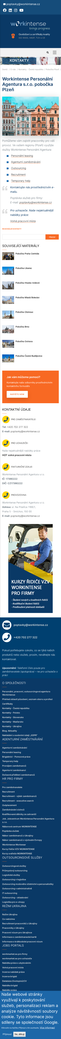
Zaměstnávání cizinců (13, 809)
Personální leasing (22, 155)
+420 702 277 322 (17, 426)
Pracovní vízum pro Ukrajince (17, 932)
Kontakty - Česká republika (31, 69)
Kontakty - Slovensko (13, 717)
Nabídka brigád (10, 985)
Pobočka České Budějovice (29, 356)
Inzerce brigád (9, 976)
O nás (13, 69)
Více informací (47, 1027)
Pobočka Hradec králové (28, 283)
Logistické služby (11, 875)
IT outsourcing (9, 893)
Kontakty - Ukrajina (11, 726)
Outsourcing (18, 168)
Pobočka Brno (22, 326)
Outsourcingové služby (14, 866)
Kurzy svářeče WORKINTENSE (17, 853)
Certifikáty (7, 703)
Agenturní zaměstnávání (25, 162)
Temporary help (20, 180)
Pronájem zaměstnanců (14, 765)
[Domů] (30, 26)
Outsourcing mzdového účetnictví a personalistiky (27, 884)
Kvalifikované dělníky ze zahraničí (19, 814)
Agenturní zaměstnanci (14, 770)
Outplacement (9, 805)
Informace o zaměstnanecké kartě (19, 937)
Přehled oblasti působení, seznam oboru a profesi (27, 699)
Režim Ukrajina (9, 914)
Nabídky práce (9, 990)
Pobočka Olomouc (24, 312)
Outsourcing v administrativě (17, 888)
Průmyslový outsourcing (14, 870)
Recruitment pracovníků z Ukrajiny (19, 923)
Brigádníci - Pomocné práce (16, 756)
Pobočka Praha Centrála (27, 253)
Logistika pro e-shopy (13, 902)
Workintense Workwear (14, 844)
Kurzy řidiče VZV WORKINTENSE (18, 849)
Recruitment (18, 174)
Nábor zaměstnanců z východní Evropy (22, 840)
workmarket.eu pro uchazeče (17, 958)
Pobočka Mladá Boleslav (28, 297)
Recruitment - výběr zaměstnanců (19, 796)
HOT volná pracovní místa (16, 455)
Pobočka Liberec (24, 268)
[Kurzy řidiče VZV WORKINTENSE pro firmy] (30, 525)
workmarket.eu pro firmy (14, 954)
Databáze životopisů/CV (14, 981)
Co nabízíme (8, 919)
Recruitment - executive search (18, 800)
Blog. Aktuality (9, 730)
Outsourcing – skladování (15, 897)
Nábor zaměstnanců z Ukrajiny (17, 835)
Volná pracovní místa (23, 221)
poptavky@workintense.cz (23, 4)
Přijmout (7, 1034)
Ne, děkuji (19, 1034)
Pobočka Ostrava (24, 341)
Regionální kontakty (11, 229)
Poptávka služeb (10, 831)
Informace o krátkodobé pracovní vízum (22, 941)
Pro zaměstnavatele (12, 787)
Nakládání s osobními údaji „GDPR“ (19, 735)
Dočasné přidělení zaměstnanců (18, 775)
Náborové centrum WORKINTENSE (19, 826)
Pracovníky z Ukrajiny (13, 928)
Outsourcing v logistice (14, 879)
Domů (5, 69)
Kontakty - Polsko (11, 712)
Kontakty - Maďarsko (12, 721)
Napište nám (17, 394)
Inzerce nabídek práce (13, 972)
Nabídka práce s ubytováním (16, 963)
